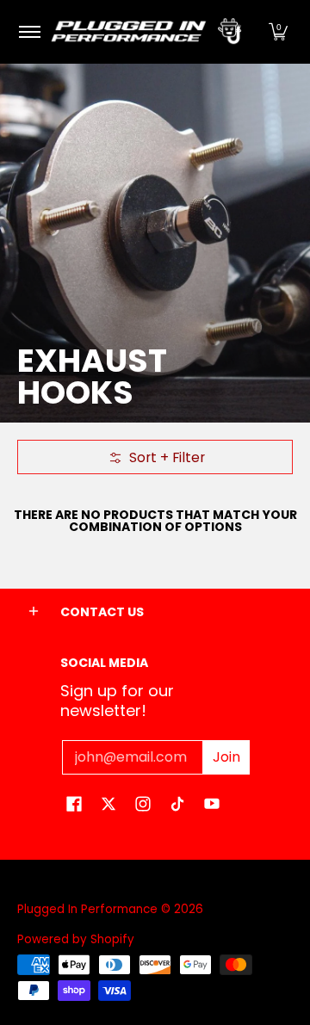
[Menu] (28, 32)
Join (226, 757)
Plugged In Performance (87, 909)
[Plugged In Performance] (152, 32)
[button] (278, 32)
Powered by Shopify (75, 939)
